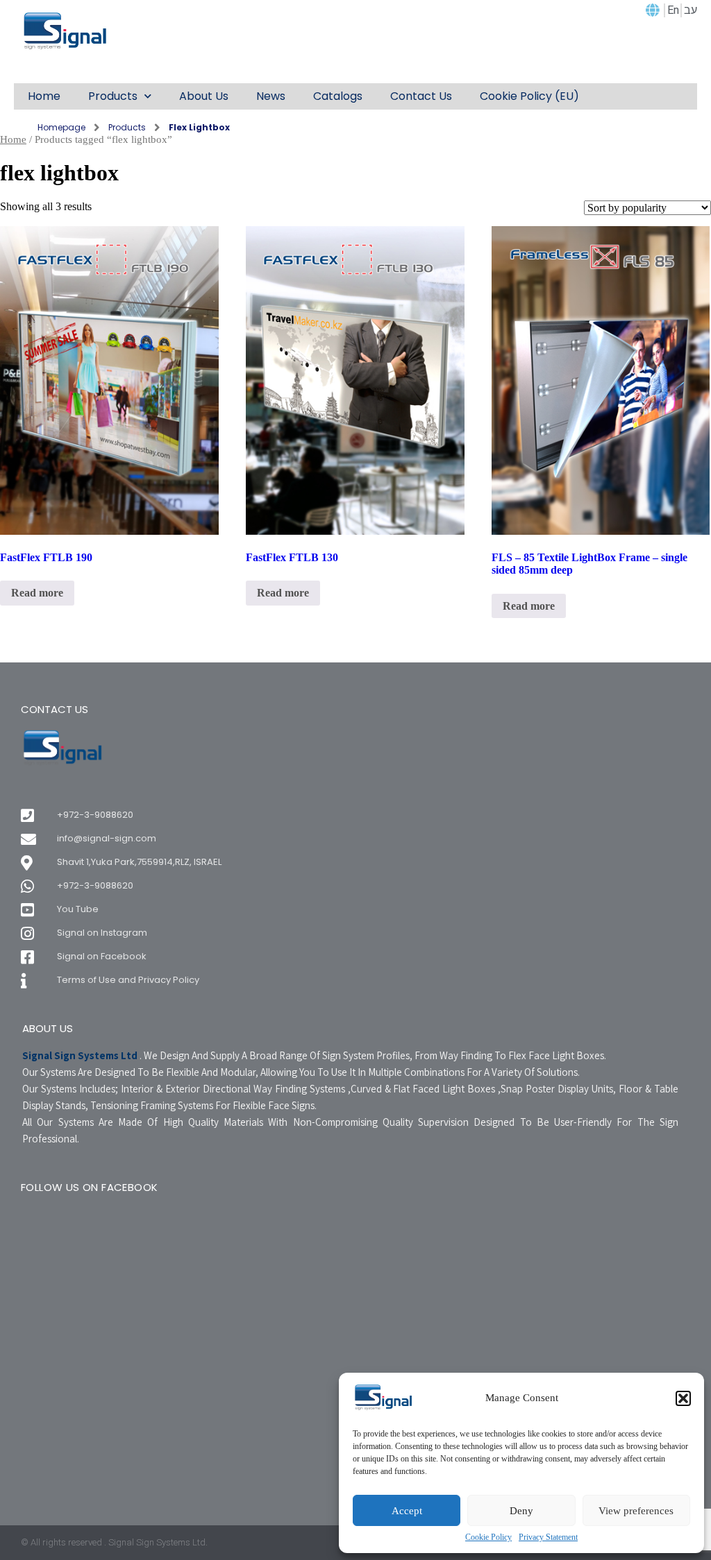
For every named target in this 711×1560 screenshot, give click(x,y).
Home (13, 139)
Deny (521, 1510)
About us (203, 96)
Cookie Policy (488, 1537)
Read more (37, 593)
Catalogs (337, 96)
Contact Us (421, 96)
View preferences (636, 1510)
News (270, 96)
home (44, 96)
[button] (683, 1398)
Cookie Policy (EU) (529, 96)
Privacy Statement (548, 1537)
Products (112, 96)
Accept (407, 1510)
